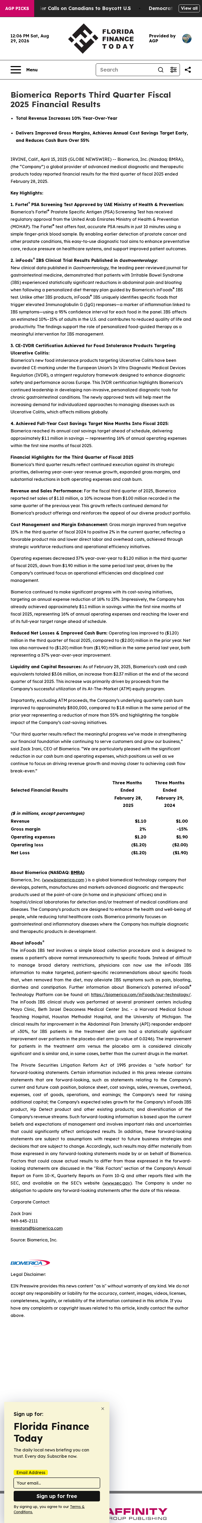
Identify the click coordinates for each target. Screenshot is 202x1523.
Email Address (30, 1472)
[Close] (102, 1408)
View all (189, 8)
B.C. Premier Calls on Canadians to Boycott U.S (74, 8)
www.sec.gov (117, 1183)
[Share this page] (187, 69)
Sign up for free (57, 1496)
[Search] (160, 70)
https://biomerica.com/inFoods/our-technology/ (141, 994)
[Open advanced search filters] (173, 70)
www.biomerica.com (63, 879)
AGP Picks (17, 8)
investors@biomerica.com (37, 1228)
